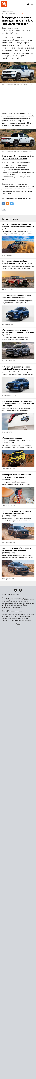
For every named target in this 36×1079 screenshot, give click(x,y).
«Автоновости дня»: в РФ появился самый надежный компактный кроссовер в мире (16, 513)
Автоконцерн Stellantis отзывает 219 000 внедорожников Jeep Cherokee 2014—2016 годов (18, 403)
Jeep (4, 209)
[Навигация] (32, 3)
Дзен (29, 198)
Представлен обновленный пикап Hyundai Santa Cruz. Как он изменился (17, 262)
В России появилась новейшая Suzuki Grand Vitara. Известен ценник (17, 297)
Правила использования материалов (13, 614)
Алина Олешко (22, 14)
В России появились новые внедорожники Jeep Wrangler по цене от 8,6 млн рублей (18, 440)
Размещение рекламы (15, 611)
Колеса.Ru (16, 58)
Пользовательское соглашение (21, 620)
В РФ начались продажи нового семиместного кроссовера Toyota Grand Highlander (18, 332)
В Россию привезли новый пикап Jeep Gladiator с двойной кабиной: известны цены (18, 226)
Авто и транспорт (7, 11)
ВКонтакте (22, 198)
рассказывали (26, 191)
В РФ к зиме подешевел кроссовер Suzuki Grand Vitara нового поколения (17, 368)
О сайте (4, 611)
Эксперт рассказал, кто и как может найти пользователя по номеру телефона (16, 477)
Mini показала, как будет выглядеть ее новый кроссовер (18, 157)
